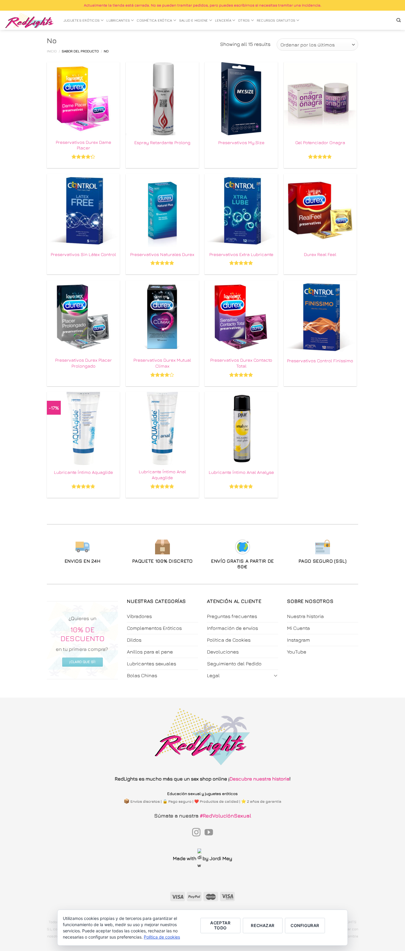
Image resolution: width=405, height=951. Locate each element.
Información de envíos (232, 628)
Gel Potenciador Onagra (320, 142)
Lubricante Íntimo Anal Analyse (241, 472)
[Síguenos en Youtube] (209, 833)
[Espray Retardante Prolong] (162, 98)
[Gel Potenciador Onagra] (320, 98)
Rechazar (262, 925)
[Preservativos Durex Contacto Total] (241, 316)
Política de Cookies (229, 640)
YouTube (296, 652)
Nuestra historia (305, 616)
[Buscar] (398, 20)
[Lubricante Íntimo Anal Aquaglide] (162, 428)
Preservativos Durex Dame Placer (83, 145)
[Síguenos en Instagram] (196, 833)
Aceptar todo (220, 925)
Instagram (298, 640)
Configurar (305, 925)
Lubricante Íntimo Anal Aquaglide (162, 474)
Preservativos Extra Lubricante (241, 254)
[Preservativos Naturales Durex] (162, 210)
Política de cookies (162, 936)
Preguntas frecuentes (232, 616)
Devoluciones (223, 652)
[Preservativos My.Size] (241, 98)
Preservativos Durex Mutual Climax (162, 363)
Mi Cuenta (298, 628)
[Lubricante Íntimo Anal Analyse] (241, 428)
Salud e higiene (193, 20)
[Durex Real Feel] (320, 210)
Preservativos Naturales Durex (162, 254)
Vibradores (139, 616)
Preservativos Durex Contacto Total (241, 363)
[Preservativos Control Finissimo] (320, 316)
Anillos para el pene (150, 652)
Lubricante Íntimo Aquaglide (83, 472)
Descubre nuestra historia (259, 779)
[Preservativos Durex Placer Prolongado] (83, 316)
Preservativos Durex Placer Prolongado (83, 363)
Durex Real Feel (320, 254)
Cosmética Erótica (154, 20)
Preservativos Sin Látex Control (83, 254)
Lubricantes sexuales (151, 664)
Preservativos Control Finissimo (320, 360)
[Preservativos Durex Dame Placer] (83, 98)
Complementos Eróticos (154, 628)
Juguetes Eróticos (81, 20)
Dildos (134, 640)
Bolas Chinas (142, 675)
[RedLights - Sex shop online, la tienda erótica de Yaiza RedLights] (29, 20)
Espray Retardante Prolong (162, 142)
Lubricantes (118, 20)
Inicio (52, 51)
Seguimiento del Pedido (234, 664)
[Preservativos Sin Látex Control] (83, 210)
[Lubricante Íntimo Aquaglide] (83, 428)
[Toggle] (275, 675)
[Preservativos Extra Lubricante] (241, 210)
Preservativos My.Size (241, 142)
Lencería (223, 20)
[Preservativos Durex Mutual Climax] (162, 316)
